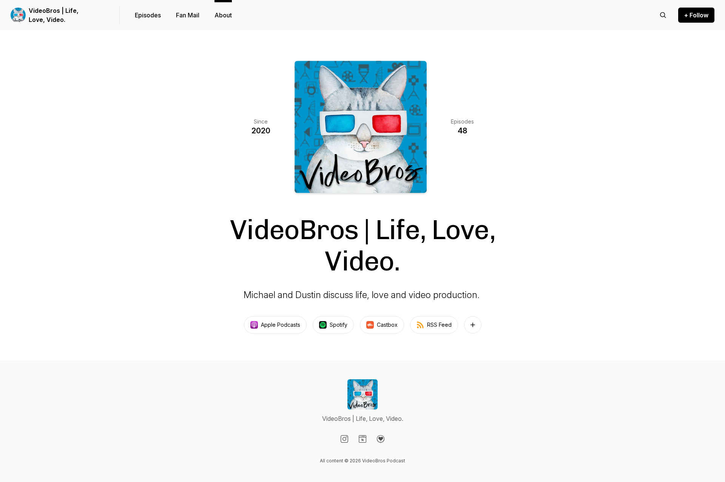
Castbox (387, 324)
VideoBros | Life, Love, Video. (54, 15)
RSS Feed (439, 324)
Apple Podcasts (280, 324)
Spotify (338, 324)
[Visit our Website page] (362, 439)
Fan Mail (187, 15)
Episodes (148, 15)
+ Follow (696, 15)
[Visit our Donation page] (380, 439)
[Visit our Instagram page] (344, 439)
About (223, 15)
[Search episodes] (663, 15)
